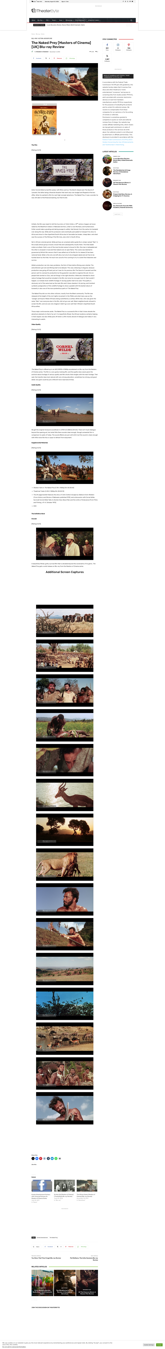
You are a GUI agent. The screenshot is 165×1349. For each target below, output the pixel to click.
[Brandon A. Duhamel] (33, 51)
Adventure (48, 38)
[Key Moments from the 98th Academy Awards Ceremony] (107, 205)
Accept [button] (159, 1345)
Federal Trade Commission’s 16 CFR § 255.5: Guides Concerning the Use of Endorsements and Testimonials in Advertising (118, 142)
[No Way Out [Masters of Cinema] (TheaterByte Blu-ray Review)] (64, 1186)
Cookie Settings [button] (149, 1345)
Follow (118, 44)
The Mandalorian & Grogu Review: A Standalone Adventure (64, 1292)
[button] (131, 20)
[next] (130, 25)
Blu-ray (38, 34)
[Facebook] (123, 1)
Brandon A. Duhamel (42, 51)
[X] (128, 1)
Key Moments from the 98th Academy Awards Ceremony (123, 206)
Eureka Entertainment (42, 1237)
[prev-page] (33, 1299)
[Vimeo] (130, 1)
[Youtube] (132, 1)
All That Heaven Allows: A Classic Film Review (87, 1293)
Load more (117, 214)
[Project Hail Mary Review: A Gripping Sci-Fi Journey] (107, 194)
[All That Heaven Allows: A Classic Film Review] (87, 1283)
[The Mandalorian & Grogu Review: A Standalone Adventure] (65, 1283)
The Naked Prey (54, 1237)
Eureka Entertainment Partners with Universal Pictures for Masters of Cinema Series (41, 1196)
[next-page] (36, 1299)
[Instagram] (125, 1)
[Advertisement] (98, 11)
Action (42, 34)
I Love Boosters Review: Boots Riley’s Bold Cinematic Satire (42, 1292)
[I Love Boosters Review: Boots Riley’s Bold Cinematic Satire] (42, 1283)
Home (33, 34)
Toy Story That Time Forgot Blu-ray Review (46, 1258)
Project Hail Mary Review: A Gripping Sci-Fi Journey (63, 25)
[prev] (127, 25)
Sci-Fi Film (64, 1288)
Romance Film (87, 1289)
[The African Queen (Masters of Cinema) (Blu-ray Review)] (87, 1186)
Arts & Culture (117, 203)
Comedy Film (42, 1288)
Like (107, 44)
